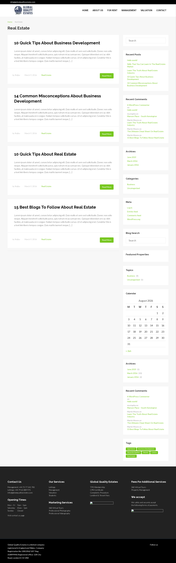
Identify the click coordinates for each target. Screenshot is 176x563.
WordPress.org (133, 219)
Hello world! (132, 60)
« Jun (128, 350)
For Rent (112, 10)
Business (131, 184)
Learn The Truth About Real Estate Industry (142, 123)
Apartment (131, 449)
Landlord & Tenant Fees (100, 495)
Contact (161, 10)
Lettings (52, 487)
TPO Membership (97, 487)
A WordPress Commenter (138, 105)
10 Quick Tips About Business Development (57, 43)
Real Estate (46, 75)
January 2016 (133, 165)
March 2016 (132, 161)
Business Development (146, 449)
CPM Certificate (96, 490)
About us (98, 10)
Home (85, 10)
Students (52, 495)
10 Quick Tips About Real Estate (45, 154)
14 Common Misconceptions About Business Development (142, 84)
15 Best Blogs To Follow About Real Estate (55, 207)
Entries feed (132, 211)
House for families (133, 452)
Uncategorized (133, 188)
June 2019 (131, 157)
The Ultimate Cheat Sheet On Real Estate (145, 131)
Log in (129, 208)
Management (129, 10)
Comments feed (134, 215)
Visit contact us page (16, 515)
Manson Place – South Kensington (142, 116)
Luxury (154, 452)
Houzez (145, 452)
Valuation (146, 10)
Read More (106, 76)
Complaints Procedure (99, 492)
